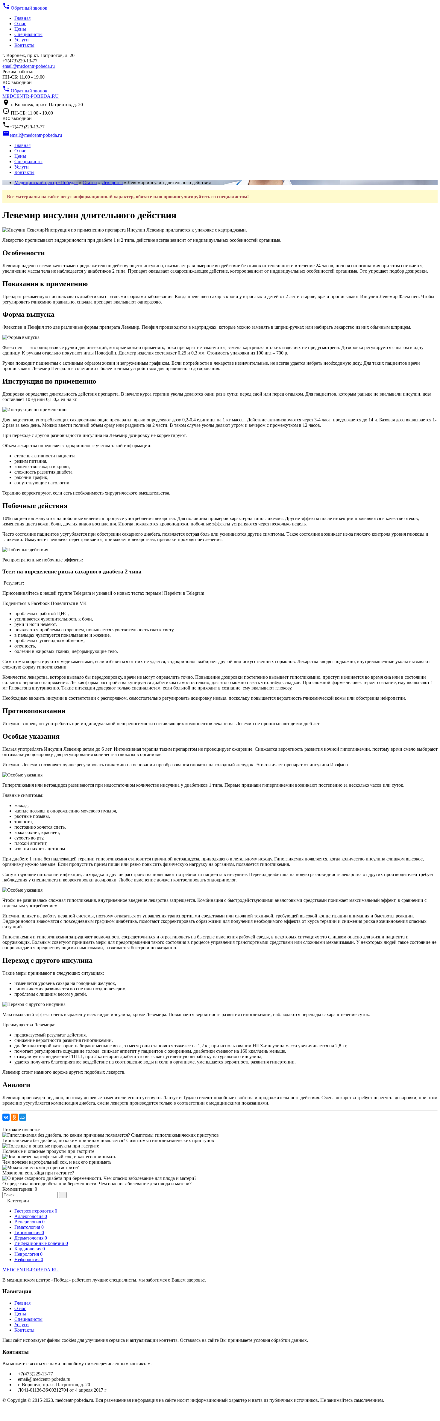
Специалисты (28, 34)
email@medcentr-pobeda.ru (28, 66)
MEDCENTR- (30, 96)
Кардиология (29, 1248)
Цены (20, 28)
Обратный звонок (24, 7)
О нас (20, 23)
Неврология (28, 1254)
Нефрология (28, 1259)
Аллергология (30, 1216)
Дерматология (30, 1237)
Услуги (21, 39)
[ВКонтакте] (6, 1117)
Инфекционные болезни (41, 1243)
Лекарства (112, 182)
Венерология (29, 1221)
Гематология (29, 1227)
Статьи (90, 182)
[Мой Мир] (22, 1117)
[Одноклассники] (14, 1117)
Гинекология (29, 1232)
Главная (22, 18)
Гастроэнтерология (35, 1210)
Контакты (24, 45)
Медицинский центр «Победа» (46, 182)
